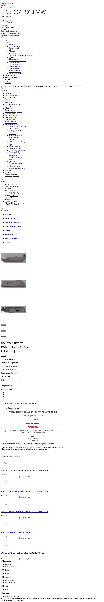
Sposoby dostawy (11, 238)
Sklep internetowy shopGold (10, 596)
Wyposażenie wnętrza (16, 73)
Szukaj (7, 589)
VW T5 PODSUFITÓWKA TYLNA (16, 532)
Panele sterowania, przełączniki (15, 155)
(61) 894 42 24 (9, 199)
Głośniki (11, 132)
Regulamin (8, 214)
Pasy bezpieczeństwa (15, 157)
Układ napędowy (14, 66)
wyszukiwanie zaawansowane (10, 35)
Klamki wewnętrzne (15, 135)
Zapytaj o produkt (6, 403)
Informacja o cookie (12, 222)
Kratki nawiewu (14, 137)
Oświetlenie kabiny (15, 148)
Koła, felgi (12, 53)
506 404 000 (9, 197)
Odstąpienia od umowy (13, 226)
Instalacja (12, 52)
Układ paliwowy (14, 68)
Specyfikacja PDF (30, 403)
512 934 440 (5, 2)
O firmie (8, 242)
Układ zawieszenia (15, 72)
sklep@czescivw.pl (7, 3)
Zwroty (7, 230)
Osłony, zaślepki (14, 152)
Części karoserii (14, 48)
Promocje (8, 172)
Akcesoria (12, 44)
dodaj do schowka (6, 389)
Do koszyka (26, 476)
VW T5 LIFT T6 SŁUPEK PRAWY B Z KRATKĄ (22, 553)
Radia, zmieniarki (14, 167)
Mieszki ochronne (14, 146)
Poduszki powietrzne (15, 163)
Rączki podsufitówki (15, 165)
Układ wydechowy (15, 70)
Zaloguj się (8, 20)
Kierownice (12, 134)
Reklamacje (9, 234)
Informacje (4, 210)
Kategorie (4, 90)
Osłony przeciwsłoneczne (17, 150)
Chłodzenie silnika (15, 46)
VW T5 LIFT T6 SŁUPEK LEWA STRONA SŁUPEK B (24, 471)
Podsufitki (12, 161)
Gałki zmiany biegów (16, 130)
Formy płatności (10, 218)
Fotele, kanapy (13, 128)
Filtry (10, 50)
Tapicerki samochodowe (17, 168)
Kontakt (3, 181)
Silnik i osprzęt (13, 59)
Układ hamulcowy (15, 63)
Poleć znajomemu (18, 403)
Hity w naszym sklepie (12, 176)
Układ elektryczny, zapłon (17, 61)
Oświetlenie (13, 57)
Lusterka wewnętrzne (16, 141)
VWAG (3, 356)
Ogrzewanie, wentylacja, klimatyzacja (21, 55)
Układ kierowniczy (15, 64)
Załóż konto (9, 22)
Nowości (8, 170)
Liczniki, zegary (14, 139)
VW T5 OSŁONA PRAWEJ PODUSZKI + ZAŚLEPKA (24, 491)
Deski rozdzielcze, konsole (17, 126)
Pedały (11, 159)
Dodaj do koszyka (6, 386)
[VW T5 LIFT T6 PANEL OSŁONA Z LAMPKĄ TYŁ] (13, 270)
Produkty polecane (11, 174)
